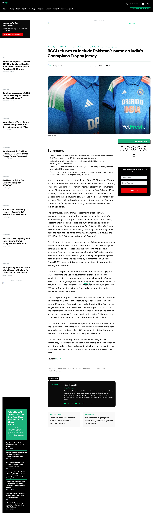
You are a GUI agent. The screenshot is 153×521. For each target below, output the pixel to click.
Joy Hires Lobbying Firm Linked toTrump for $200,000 (13, 183)
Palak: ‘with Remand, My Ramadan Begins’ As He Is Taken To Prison (15, 505)
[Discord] (65, 403)
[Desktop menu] (142, 4)
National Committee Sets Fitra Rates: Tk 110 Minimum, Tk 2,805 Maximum (16, 464)
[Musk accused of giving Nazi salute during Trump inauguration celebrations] (16, 228)
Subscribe (134, 190)
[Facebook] (69, 403)
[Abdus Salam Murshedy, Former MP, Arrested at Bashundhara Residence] (16, 199)
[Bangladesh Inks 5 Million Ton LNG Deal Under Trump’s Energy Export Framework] (16, 141)
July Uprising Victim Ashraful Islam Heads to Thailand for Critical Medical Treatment (16, 270)
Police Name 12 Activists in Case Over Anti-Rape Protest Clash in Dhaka (16, 417)
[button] (148, 4)
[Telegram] (83, 403)
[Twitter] (87, 403)
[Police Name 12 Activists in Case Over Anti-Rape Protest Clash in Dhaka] (16, 404)
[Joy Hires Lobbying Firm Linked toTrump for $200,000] (16, 170)
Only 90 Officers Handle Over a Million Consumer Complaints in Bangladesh (16, 454)
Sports (55, 47)
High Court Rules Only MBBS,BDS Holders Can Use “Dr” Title (15, 445)
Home (50, 47)
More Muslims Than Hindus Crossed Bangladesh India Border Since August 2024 (15, 124)
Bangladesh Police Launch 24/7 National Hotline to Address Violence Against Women (15, 485)
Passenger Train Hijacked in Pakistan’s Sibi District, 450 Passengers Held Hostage (16, 474)
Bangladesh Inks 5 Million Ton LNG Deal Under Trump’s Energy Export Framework (15, 154)
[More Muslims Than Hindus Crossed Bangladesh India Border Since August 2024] (16, 112)
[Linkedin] (76, 403)
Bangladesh (5, 89)
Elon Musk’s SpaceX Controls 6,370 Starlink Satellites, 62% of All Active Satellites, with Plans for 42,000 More (16, 65)
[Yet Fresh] (50, 66)
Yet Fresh (11, 425)
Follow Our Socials (142, 141)
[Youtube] (90, 403)
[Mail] (79, 403)
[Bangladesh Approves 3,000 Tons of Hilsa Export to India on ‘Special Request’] (16, 83)
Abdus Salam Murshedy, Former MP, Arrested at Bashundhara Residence (14, 212)
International (6, 147)
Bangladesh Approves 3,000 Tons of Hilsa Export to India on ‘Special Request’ (16, 95)
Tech (3, 57)
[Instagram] (72, 403)
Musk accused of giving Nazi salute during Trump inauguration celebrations (16, 241)
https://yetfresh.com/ (70, 388)
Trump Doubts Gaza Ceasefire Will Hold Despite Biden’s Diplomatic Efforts (62, 420)
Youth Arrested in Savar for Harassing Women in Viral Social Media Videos (15, 495)
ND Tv (58, 358)
